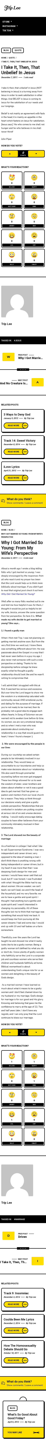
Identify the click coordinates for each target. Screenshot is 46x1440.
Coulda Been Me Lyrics (19, 1319)
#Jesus (17, 340)
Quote (18, 50)
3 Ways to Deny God (17, 414)
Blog (6, 50)
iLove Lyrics (12, 467)
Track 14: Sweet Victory (19, 441)
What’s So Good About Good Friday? (22, 1416)
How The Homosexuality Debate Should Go (20, 1347)
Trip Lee (6, 324)
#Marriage (19, 1219)
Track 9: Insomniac (16, 1293)
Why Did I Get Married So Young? (18, 594)
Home (3, 58)
